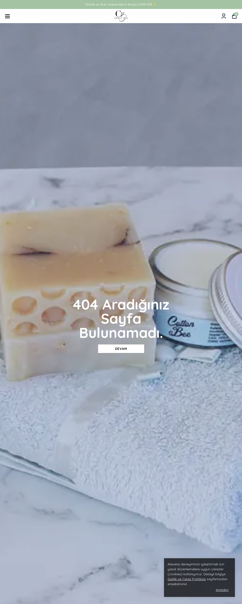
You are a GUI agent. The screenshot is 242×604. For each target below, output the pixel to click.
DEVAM (121, 349)
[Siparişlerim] (224, 16)
